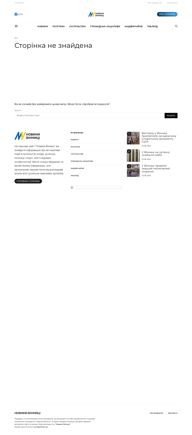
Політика (58, 26)
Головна (19, 2)
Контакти (172, 2)
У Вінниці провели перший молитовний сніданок (156, 168)
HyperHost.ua (42, 427)
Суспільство (77, 26)
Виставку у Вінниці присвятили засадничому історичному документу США (159, 137)
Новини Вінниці (27, 413)
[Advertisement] (96, 75)
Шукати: (18, 110)
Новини (42, 26)
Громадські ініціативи (105, 26)
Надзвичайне (134, 26)
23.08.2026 (146, 145)
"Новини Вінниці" (63, 424)
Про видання (154, 2)
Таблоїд (152, 26)
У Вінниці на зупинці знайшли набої (156, 154)
